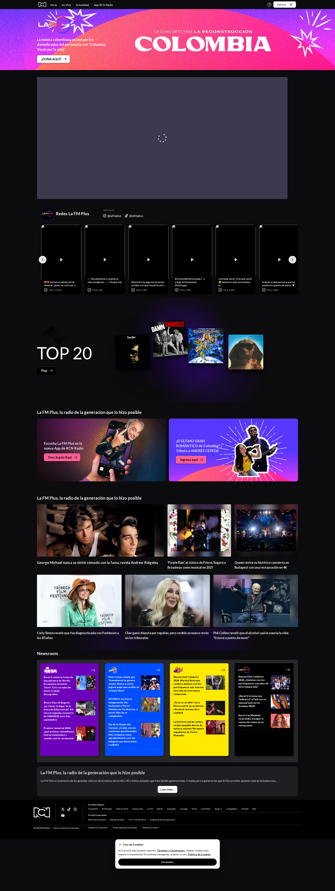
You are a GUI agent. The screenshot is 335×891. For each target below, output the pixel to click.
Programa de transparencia (162, 819)
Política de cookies (150, 828)
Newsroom (137, 809)
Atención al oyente (97, 819)
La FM (150, 809)
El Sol (194, 809)
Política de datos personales (125, 828)
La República (231, 809)
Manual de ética (117, 819)
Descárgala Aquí (60, 457)
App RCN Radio (103, 4)
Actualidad (82, 4)
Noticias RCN (122, 809)
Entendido (167, 862)
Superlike (171, 809)
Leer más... (167, 789)
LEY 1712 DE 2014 (137, 819)
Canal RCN (93, 809)
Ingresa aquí (189, 460)
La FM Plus (206, 809)
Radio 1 (218, 809)
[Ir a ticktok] (63, 809)
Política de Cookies (199, 854)
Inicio (53, 4)
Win (254, 809)
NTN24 (244, 809)
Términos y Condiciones (171, 850)
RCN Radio (107, 809)
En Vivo (66, 4)
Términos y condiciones (98, 828)
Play (44, 371)
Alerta (160, 809)
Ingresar (281, 4)
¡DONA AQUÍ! (51, 59)
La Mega (184, 809)
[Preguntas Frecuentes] (269, 5)
